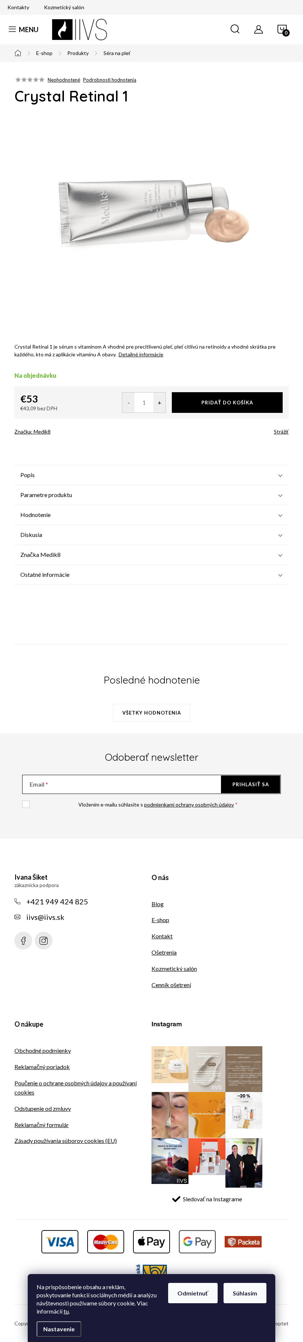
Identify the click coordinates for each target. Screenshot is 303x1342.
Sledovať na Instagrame (212, 1198)
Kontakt (162, 935)
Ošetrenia (164, 952)
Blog (158, 903)
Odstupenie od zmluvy (42, 1108)
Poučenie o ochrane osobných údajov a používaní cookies (75, 1087)
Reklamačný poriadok (42, 1066)
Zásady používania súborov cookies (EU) (65, 1140)
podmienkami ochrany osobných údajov (189, 804)
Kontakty (18, 7)
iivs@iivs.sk (45, 917)
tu (66, 1311)
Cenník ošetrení (171, 984)
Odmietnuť (192, 1293)
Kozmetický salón (64, 7)
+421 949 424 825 (57, 901)
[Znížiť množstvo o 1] (128, 402)
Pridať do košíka (227, 402)
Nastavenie (59, 1328)
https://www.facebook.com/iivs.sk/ (23, 940)
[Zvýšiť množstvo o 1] (159, 402)
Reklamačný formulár (41, 1124)
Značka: (32, 431)
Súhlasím (245, 1293)
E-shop (160, 919)
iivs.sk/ (43, 940)
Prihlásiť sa (250, 784)
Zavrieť (66, 429)
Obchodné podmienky (42, 1050)
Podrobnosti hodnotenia (109, 80)
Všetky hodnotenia (151, 713)
